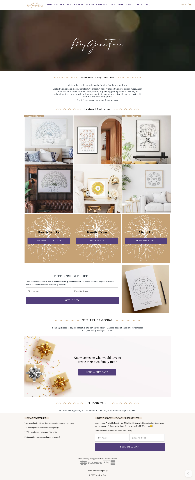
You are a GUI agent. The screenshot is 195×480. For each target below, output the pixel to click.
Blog (140, 4)
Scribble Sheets (96, 4)
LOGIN (183, 4)
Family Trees (75, 4)
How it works (55, 4)
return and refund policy (98, 470)
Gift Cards (116, 4)
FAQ (148, 4)
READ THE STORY (146, 241)
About (130, 4)
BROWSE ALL (97, 241)
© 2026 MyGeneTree (97, 475)
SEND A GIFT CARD (97, 372)
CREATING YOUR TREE (49, 241)
